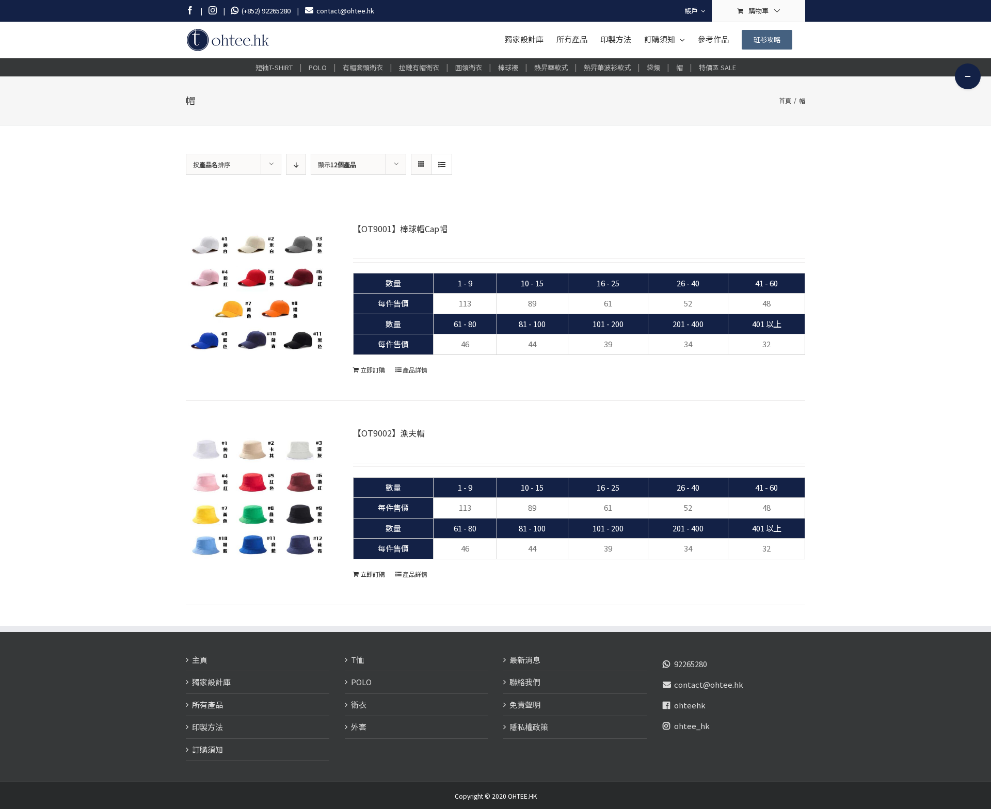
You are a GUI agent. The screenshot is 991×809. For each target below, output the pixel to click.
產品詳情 (415, 369)
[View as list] (441, 164)
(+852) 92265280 (264, 10)
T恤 (357, 659)
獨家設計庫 (211, 681)
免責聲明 (524, 704)
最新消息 (524, 659)
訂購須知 (207, 749)
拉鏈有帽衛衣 (419, 67)
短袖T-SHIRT (274, 67)
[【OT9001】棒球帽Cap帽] (257, 293)
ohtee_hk (692, 725)
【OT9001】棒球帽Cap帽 (400, 228)
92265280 (690, 663)
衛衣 (358, 704)
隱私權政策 (528, 726)
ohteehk (690, 705)
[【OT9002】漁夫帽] (257, 498)
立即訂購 (372, 369)
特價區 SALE (717, 67)
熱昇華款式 (551, 67)
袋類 (653, 67)
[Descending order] (296, 164)
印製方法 (207, 726)
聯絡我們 (524, 681)
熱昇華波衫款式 (607, 67)
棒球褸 (508, 67)
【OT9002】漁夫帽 (389, 433)
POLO (318, 67)
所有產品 (207, 704)
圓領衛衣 (468, 67)
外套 (358, 726)
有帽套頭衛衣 (363, 67)
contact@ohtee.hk (708, 684)
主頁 (199, 659)
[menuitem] (695, 11)
